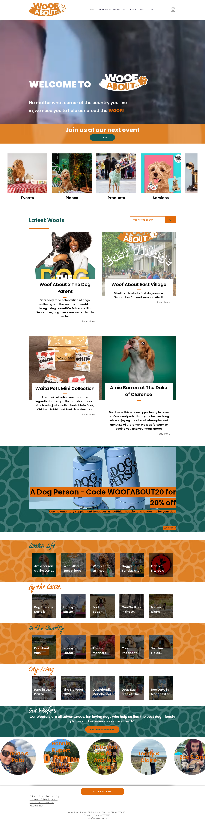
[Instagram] (173, 10)
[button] (65, 264)
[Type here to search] (170, 220)
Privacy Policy (36, 805)
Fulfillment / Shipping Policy (44, 799)
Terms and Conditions (42, 802)
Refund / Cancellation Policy (44, 796)
